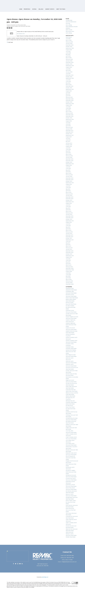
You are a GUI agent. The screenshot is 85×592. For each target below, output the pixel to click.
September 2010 (70, 255)
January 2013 (69, 214)
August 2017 (69, 136)
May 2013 (68, 208)
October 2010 (69, 254)
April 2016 (68, 152)
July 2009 (68, 273)
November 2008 (69, 284)
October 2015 (69, 162)
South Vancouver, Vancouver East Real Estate (70, 510)
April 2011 (68, 244)
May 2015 (68, 170)
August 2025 (69, 49)
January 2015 (69, 176)
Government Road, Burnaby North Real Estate (70, 408)
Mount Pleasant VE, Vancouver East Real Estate (70, 458)
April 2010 (68, 263)
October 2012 (69, 219)
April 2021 (68, 95)
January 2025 (69, 60)
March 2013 (68, 211)
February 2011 (69, 247)
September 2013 (70, 201)
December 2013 (69, 197)
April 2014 (68, 190)
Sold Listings (69, 33)
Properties (27, 9)
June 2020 (68, 108)
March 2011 (68, 246)
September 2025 (70, 48)
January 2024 (69, 72)
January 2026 (69, 43)
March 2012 (68, 230)
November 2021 (69, 86)
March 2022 (68, 84)
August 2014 (69, 184)
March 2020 (68, 111)
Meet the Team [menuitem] (60, 9)
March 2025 (68, 57)
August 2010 (69, 257)
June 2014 (68, 187)
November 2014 (69, 179)
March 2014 (68, 192)
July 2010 (68, 258)
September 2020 (70, 103)
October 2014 (69, 181)
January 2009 (69, 282)
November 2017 (69, 132)
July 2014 (68, 186)
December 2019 (69, 114)
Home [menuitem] (20, 9)
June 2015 (68, 168)
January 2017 (69, 143)
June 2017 (68, 140)
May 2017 (68, 141)
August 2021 (69, 91)
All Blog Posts (69, 20)
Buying (34, 9)
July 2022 (68, 79)
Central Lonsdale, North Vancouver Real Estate (20, 26)
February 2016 (69, 155)
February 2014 (69, 193)
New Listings (69, 25)
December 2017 (69, 130)
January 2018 (69, 129)
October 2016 (69, 144)
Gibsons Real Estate (70, 396)
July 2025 (68, 51)
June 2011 (68, 241)
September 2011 (69, 239)
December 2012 (69, 216)
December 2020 (69, 98)
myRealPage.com (45, 577)
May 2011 (68, 243)
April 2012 (68, 228)
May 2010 (68, 262)
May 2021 (68, 94)
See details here (21, 33)
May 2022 (68, 83)
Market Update (49, 9)
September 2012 (70, 220)
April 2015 (68, 171)
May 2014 (68, 189)
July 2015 (68, 167)
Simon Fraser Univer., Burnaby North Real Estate (71, 502)
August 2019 (69, 121)
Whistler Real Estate (70, 537)
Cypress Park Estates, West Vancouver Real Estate (71, 351)
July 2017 (68, 138)
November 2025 (69, 45)
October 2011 (69, 238)
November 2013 (69, 198)
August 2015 (69, 165)
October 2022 (69, 76)
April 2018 (68, 125)
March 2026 (68, 40)
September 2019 (70, 119)
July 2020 (68, 106)
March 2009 (68, 279)
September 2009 (70, 269)
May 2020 (68, 110)
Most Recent (69, 37)
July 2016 (68, 148)
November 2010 (69, 252)
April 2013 (68, 209)
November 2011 (69, 236)
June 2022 (68, 81)
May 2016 (68, 151)
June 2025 (68, 53)
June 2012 (68, 225)
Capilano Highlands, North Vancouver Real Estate (71, 325)
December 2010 (69, 250)
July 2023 (68, 73)
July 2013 (68, 205)
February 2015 (69, 174)
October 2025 (69, 46)
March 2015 (68, 173)
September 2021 (70, 89)
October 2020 (69, 102)
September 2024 (70, 65)
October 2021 (69, 87)
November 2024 (69, 62)
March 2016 (68, 154)
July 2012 (68, 224)
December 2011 (69, 235)
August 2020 (69, 105)
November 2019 (69, 116)
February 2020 (69, 113)
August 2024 (69, 67)
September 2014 (70, 182)
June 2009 (68, 274)
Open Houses (69, 29)
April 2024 (68, 70)
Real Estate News (70, 31)
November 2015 (69, 160)
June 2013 (68, 206)
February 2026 (69, 41)
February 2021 (69, 97)
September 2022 (70, 78)
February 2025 (69, 59)
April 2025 (68, 56)
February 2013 (69, 212)
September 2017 (70, 135)
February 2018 (69, 127)
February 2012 (69, 231)
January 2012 (69, 233)
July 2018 (68, 124)
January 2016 (69, 157)
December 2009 (69, 268)
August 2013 (69, 203)
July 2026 (68, 38)
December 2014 (69, 178)
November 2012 (69, 217)
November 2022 (69, 75)
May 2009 (68, 276)
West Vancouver (69, 532)
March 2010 (68, 265)
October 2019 (69, 117)
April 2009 (68, 277)
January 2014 (69, 195)
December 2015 (69, 159)
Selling (41, 9)
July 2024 (68, 68)
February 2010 (69, 266)
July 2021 (68, 92)
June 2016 (68, 149)
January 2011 (69, 249)
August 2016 (69, 146)
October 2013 (69, 200)
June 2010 (68, 260)
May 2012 (68, 227)
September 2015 (70, 163)
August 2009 (69, 271)
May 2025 (68, 54)
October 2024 (69, 64)
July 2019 (68, 122)
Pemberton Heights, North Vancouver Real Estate (71, 472)
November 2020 (69, 100)
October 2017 (69, 133)
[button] (13, 563)
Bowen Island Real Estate (72, 297)
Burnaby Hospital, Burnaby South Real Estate (70, 307)
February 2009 (69, 281)
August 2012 (69, 222)
